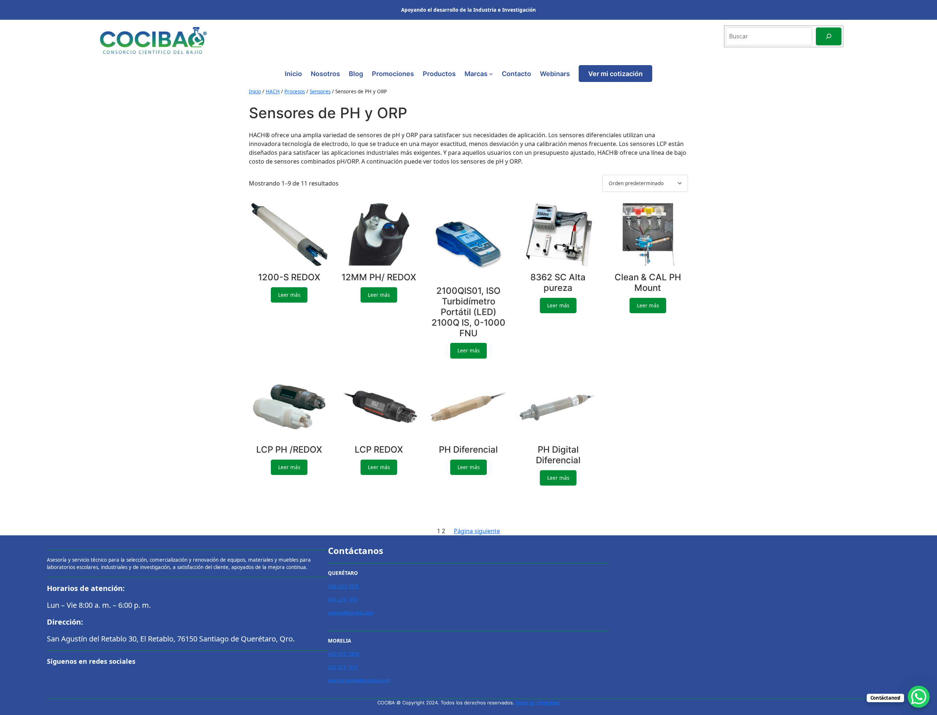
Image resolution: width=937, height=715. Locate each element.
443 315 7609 (343, 654)
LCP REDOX (379, 450)
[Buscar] (829, 36)
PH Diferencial (468, 450)
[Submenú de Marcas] (491, 74)
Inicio (293, 74)
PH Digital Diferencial (558, 455)
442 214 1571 (343, 599)
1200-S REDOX (289, 277)
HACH (273, 91)
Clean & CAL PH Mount (648, 282)
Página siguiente (477, 531)
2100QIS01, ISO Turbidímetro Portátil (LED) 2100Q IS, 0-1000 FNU (468, 312)
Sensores (320, 91)
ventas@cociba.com (350, 612)
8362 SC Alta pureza (558, 282)
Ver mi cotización (615, 74)
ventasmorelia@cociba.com (359, 680)
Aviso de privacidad (538, 702)
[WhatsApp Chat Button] (919, 697)
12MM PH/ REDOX (378, 277)
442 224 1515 (343, 586)
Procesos (294, 91)
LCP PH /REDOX (289, 450)
